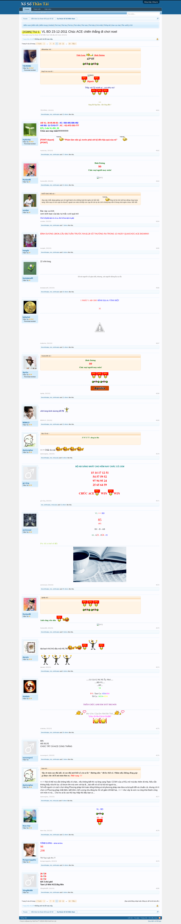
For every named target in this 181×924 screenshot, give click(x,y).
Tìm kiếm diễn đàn (27, 12)
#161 (157, 110)
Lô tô (131, 25)
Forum (27, 9)
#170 (157, 454)
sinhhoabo (56, 114)
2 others (65, 759)
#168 (157, 393)
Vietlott (51, 25)
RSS (160, 918)
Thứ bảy (92, 25)
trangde (26, 251)
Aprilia (25, 372)
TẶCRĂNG (27, 66)
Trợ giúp (136, 918)
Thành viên (37, 9)
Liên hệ (130, 918)
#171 (157, 501)
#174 (157, 667)
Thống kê (107, 25)
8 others (65, 632)
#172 (157, 585)
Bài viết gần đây (41, 12)
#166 (157, 288)
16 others (66, 732)
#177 (157, 796)
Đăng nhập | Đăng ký (151, 2)
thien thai (26, 826)
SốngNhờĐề (28, 890)
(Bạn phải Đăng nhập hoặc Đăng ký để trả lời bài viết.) (142, 901)
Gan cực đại (116, 25)
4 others (64, 800)
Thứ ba (64, 25)
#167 (157, 343)
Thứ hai (57, 25)
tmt (51, 114)
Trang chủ (144, 918)
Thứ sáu (84, 25)
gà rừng (26, 483)
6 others (65, 252)
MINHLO (26, 423)
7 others (65, 225)
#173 (157, 628)
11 (63, 43)
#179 (157, 861)
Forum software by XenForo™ (38, 921)
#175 (157, 728)
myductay (27, 140)
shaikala (26, 696)
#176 (157, 755)
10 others (66, 292)
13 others (66, 114)
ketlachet (26, 317)
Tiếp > (74, 43)
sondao (26, 210)
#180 (157, 888)
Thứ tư (70, 25)
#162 (157, 150)
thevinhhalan (45, 114)
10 (60, 43)
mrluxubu (56, 458)
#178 (157, 830)
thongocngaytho (29, 860)
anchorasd (27, 530)
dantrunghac (28, 450)
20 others (66, 589)
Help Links (48, 9)
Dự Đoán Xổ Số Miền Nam (40, 35)
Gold (59, 35)
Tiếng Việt (23, 918)
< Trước (39, 43)
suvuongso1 (28, 758)
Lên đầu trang (153, 918)
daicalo (26, 657)
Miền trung (43, 25)
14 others (66, 185)
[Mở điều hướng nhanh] (157, 18)
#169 (157, 420)
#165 (157, 248)
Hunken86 (27, 180)
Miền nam (27, 25)
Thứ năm (77, 25)
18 (69, 43)
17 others (66, 154)
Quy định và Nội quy (154, 921)
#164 (157, 221)
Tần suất (125, 25)
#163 (157, 181)
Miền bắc (35, 25)
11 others (66, 347)
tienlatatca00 (28, 278)
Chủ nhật (99, 25)
